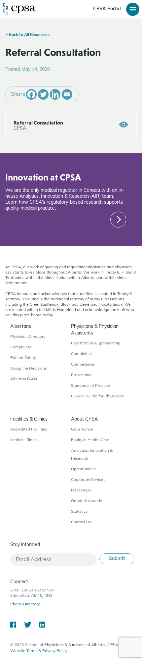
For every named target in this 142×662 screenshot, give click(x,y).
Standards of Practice (90, 386)
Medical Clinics (23, 440)
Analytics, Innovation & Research (92, 455)
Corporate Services (88, 480)
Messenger (81, 490)
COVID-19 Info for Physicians (97, 396)
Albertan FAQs (23, 379)
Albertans (20, 326)
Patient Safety (23, 358)
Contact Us (81, 522)
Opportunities (83, 469)
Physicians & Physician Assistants (95, 330)
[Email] (67, 94)
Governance (82, 430)
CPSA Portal (107, 9)
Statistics (79, 512)
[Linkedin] (55, 94)
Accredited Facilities (28, 430)
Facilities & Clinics (29, 419)
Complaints (20, 347)
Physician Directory (27, 337)
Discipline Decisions (28, 369)
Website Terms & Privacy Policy (38, 651)
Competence (82, 365)
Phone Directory (25, 604)
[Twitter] (43, 94)
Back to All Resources (29, 35)
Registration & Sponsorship (95, 343)
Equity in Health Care (90, 440)
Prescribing (81, 375)
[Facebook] (31, 94)
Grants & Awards (86, 501)
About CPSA (84, 419)
